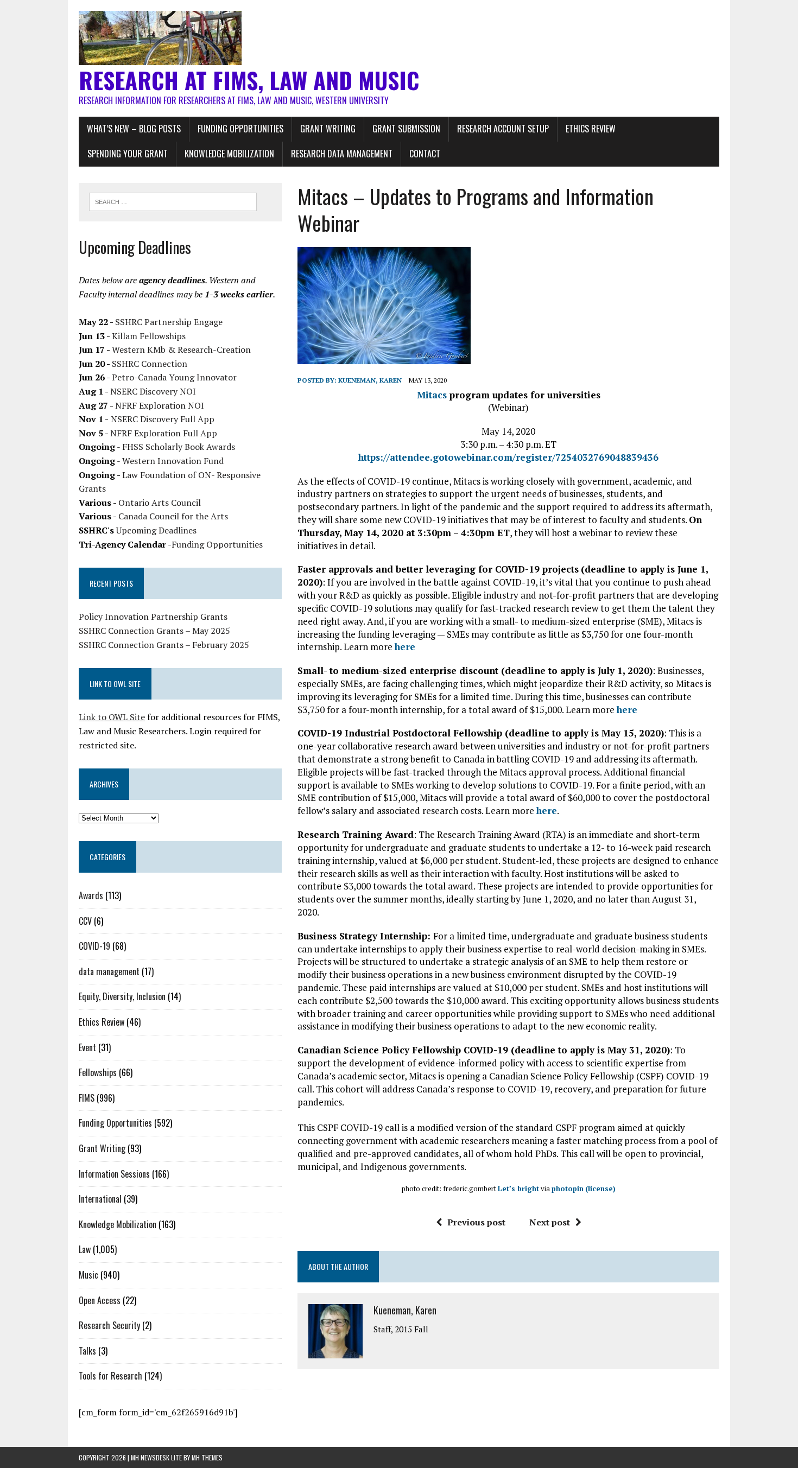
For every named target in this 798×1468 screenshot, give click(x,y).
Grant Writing (328, 128)
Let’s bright (518, 1188)
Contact (424, 153)
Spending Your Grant (127, 153)
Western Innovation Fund (173, 461)
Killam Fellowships (149, 336)
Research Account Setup (503, 128)
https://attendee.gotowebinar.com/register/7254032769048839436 (508, 457)
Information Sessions (114, 1173)
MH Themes (207, 1457)
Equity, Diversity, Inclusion (122, 996)
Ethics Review (591, 128)
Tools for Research (110, 1375)
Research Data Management (341, 153)
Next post (549, 1222)
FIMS (86, 1097)
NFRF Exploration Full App (163, 433)
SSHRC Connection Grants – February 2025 (164, 645)
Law (85, 1249)
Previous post (476, 1222)
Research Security (109, 1325)
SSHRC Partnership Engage (169, 322)
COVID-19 (94, 945)
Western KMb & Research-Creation (181, 349)
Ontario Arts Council (159, 503)
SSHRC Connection (149, 364)
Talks (87, 1350)
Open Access (100, 1300)
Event (87, 1047)
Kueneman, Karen (370, 380)
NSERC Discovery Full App (162, 419)
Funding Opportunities (240, 128)
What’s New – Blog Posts (134, 128)
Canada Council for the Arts (173, 516)
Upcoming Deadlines (156, 530)
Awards (91, 895)
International (100, 1198)
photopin (568, 1188)
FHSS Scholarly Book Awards (178, 447)
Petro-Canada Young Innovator (174, 377)
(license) (600, 1188)
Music (88, 1274)
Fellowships (98, 1072)
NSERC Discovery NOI (153, 391)
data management (109, 971)
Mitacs (432, 395)
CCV (85, 920)
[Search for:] (173, 201)
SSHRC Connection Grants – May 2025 (154, 631)
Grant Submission (406, 128)
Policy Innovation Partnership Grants (153, 616)
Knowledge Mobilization (229, 153)
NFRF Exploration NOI (159, 405)
